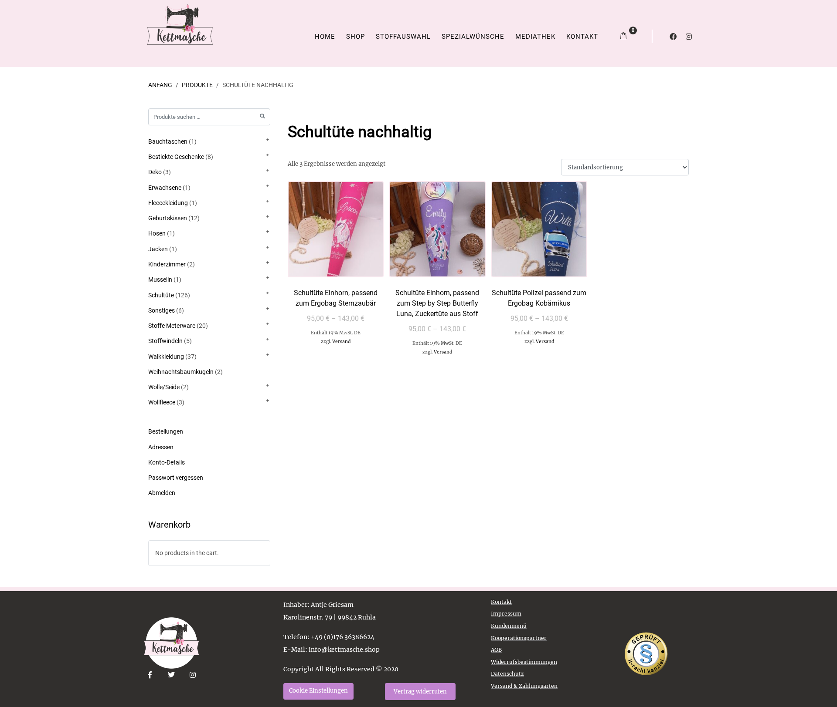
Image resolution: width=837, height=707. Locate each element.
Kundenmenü (509, 626)
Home (325, 36)
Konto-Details (166, 462)
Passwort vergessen (175, 477)
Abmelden (161, 492)
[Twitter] (171, 675)
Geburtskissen (167, 218)
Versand (341, 341)
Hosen (157, 233)
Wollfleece (161, 402)
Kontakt (582, 36)
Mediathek (535, 36)
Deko (155, 171)
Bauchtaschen (167, 141)
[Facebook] (673, 36)
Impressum (506, 613)
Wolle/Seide (164, 387)
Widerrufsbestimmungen (524, 662)
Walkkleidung (166, 356)
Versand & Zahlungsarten (524, 686)
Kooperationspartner (519, 638)
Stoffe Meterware (171, 325)
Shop (355, 36)
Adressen (161, 447)
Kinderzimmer (167, 264)
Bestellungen (165, 431)
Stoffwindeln (165, 340)
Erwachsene (164, 187)
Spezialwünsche (473, 36)
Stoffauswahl (403, 36)
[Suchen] (262, 116)
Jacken (158, 249)
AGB (496, 649)
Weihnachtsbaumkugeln (181, 371)
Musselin (160, 279)
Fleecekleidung (168, 202)
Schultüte (161, 295)
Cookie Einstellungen (318, 690)
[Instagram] (688, 36)
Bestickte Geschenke (176, 156)
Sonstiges (161, 310)
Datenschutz (507, 673)
